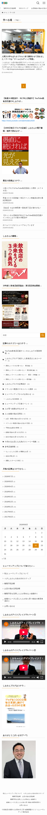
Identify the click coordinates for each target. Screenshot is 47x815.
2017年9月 (9, 512)
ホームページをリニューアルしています (18, 226)
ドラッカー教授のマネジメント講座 (21, 389)
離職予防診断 (9, 584)
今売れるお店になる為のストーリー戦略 (22, 442)
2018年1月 (10, 507)
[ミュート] (38, 642)
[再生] (5, 642)
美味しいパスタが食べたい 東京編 (19, 366)
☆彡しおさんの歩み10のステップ (17, 578)
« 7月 (4, 559)
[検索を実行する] (42, 335)
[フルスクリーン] (42, 642)
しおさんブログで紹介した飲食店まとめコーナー (23, 360)
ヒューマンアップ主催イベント (18, 404)
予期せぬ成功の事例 (14, 428)
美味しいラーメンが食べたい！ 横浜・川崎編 (23, 375)
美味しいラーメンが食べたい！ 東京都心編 (21, 370)
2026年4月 (9, 486)
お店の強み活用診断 (12, 589)
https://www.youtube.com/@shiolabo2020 (18, 121)
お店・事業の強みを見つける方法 (18, 419)
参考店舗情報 (11, 447)
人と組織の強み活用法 (15, 414)
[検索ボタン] (38, 3)
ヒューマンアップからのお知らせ (19, 394)
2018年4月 (9, 492)
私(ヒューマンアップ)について (16, 573)
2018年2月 (10, 502)
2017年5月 (9, 517)
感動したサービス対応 (14, 460)
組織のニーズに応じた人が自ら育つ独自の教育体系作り (23, 600)
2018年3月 (10, 497)
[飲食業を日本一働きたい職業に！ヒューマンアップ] (4, 3)
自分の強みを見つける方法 (16, 437)
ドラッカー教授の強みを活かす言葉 (19, 423)
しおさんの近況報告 (14, 399)
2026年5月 (9, 481)
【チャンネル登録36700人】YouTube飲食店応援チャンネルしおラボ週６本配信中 (23, 217)
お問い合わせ (9, 606)
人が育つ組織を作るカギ (16, 409)
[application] (23, 632)
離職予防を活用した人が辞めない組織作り (21, 594)
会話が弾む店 (11, 456)
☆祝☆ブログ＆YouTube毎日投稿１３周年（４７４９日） (23, 190)
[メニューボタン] (44, 3)
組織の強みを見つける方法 (16, 432)
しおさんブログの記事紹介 (17, 384)
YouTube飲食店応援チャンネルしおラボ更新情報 (23, 352)
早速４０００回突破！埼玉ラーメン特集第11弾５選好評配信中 (23, 200)
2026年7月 (9, 476)
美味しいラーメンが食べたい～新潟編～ (20, 379)
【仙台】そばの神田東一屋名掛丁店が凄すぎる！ (22, 209)
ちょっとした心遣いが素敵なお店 (18, 451)
